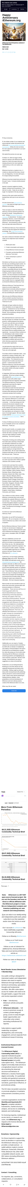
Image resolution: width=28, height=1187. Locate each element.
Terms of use (19, 4)
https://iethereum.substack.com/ (10, 562)
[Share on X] (7, 52)
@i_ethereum (13, 553)
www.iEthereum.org (16, 377)
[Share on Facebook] (5, 52)
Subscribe (11, 803)
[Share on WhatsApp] (15, 52)
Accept (5, 9)
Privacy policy (10, 4)
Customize (14, 9)
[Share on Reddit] (13, 52)
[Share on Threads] (9, 52)
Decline (22, 9)
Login (6, 803)
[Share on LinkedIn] (11, 52)
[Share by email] (3, 52)
